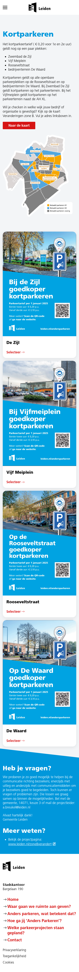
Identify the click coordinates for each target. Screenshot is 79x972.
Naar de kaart (19, 125)
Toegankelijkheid (14, 956)
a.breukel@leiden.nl (16, 807)
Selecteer (13, 352)
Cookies (8, 962)
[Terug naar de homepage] (40, 7)
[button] (7, 7)
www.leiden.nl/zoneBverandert (32, 844)
